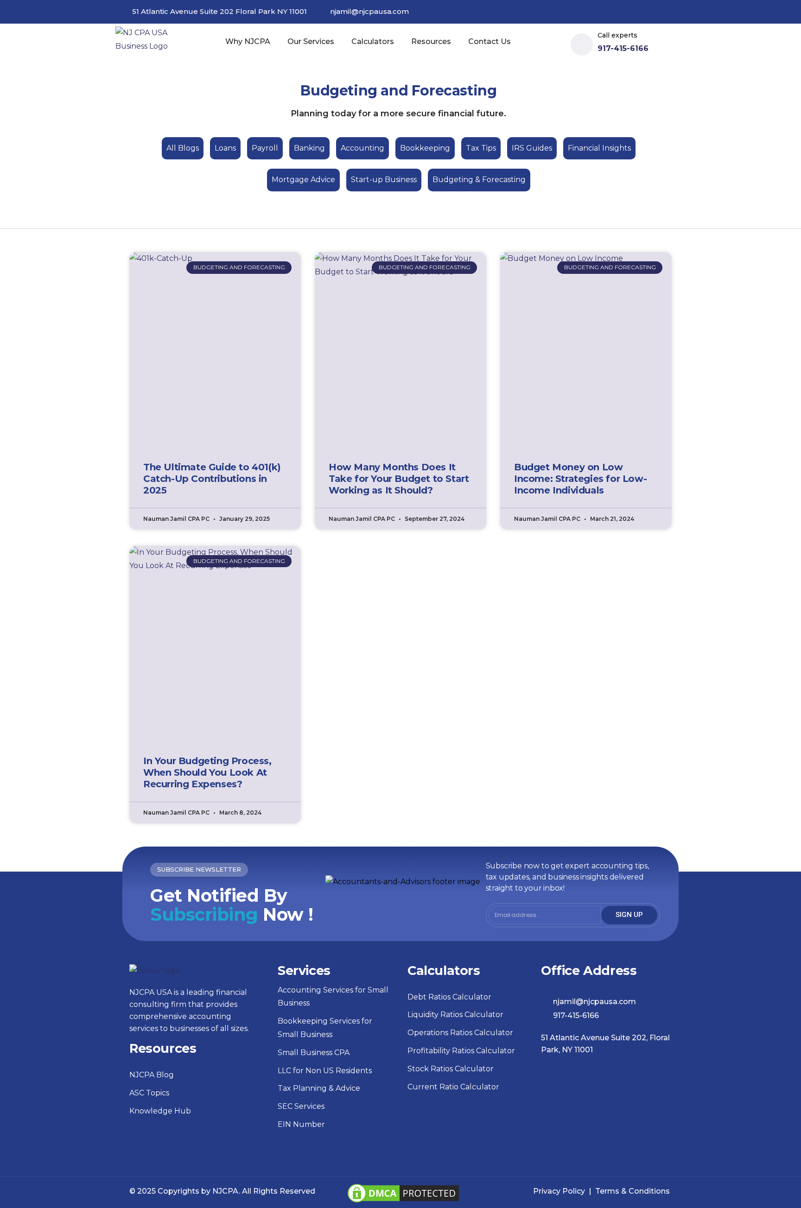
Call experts (617, 35)
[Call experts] (582, 44)
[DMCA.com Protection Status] (403, 1187)
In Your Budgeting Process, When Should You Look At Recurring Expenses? (207, 772)
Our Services (310, 41)
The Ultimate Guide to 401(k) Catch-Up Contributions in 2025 (212, 479)
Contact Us (489, 41)
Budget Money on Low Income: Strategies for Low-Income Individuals (580, 479)
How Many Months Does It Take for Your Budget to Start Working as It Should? (399, 479)
